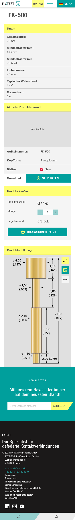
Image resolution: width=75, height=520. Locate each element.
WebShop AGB (11, 497)
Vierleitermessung (13, 484)
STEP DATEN (50, 178)
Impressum (10, 474)
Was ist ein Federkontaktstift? (19, 494)
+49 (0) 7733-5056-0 (17, 471)
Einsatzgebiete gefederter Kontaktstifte (23, 488)
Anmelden (59, 406)
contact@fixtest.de (15, 468)
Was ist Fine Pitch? (14, 491)
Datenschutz (11, 478)
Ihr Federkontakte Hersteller (18, 481)
